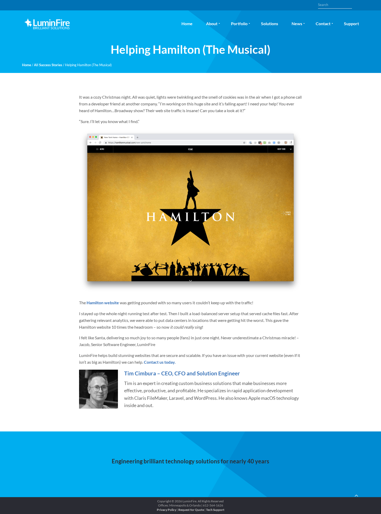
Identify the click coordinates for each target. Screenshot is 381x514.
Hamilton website (103, 302)
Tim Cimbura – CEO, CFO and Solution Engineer (182, 373)
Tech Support (215, 510)
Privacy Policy (166, 510)
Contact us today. (160, 362)
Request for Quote (191, 510)
